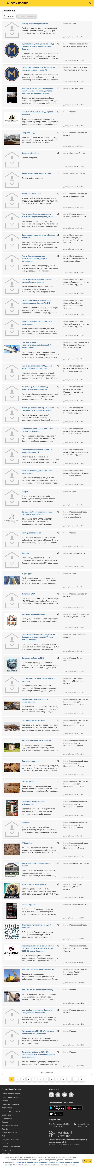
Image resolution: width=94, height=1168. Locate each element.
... (69, 1079)
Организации (7, 1115)
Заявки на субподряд (11, 1104)
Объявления (7, 1118)
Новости (5, 1143)
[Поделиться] (57, 23)
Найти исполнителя (10, 1125)
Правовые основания (11, 1147)
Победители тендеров (11, 1094)
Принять (87, 1161)
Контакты (6, 1154)
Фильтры (10, 16)
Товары (5, 1122)
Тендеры (5, 1101)
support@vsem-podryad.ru (84, 1125)
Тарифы (5, 1129)
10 (63, 1079)
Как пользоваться (9, 1132)
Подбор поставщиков (11, 1111)
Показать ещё (47, 1072)
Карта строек (7, 1108)
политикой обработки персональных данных (36, 1162)
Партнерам (6, 1150)
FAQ (3, 1136)
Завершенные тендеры (11, 1097)
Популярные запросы (11, 1140)
